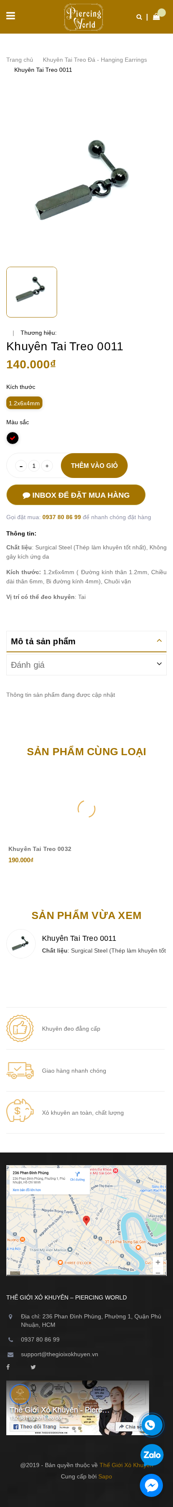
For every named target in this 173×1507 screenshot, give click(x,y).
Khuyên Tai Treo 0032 (39, 848)
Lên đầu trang (82, 1494)
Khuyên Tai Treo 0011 (79, 938)
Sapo (105, 1476)
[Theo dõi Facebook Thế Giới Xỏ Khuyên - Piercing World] (8, 1368)
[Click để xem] (86, 182)
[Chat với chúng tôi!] (151, 1485)
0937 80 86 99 (62, 517)
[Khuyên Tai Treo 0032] (86, 809)
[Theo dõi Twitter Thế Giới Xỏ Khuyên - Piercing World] (33, 1368)
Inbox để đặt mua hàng (80, 495)
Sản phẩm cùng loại (87, 751)
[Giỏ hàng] (154, 17)
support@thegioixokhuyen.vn (59, 1354)
